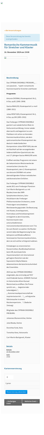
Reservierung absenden (16, 392)
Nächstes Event (31, 401)
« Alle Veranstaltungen (12, 30)
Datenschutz (10, 418)
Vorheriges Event (11, 402)
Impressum (33, 416)
